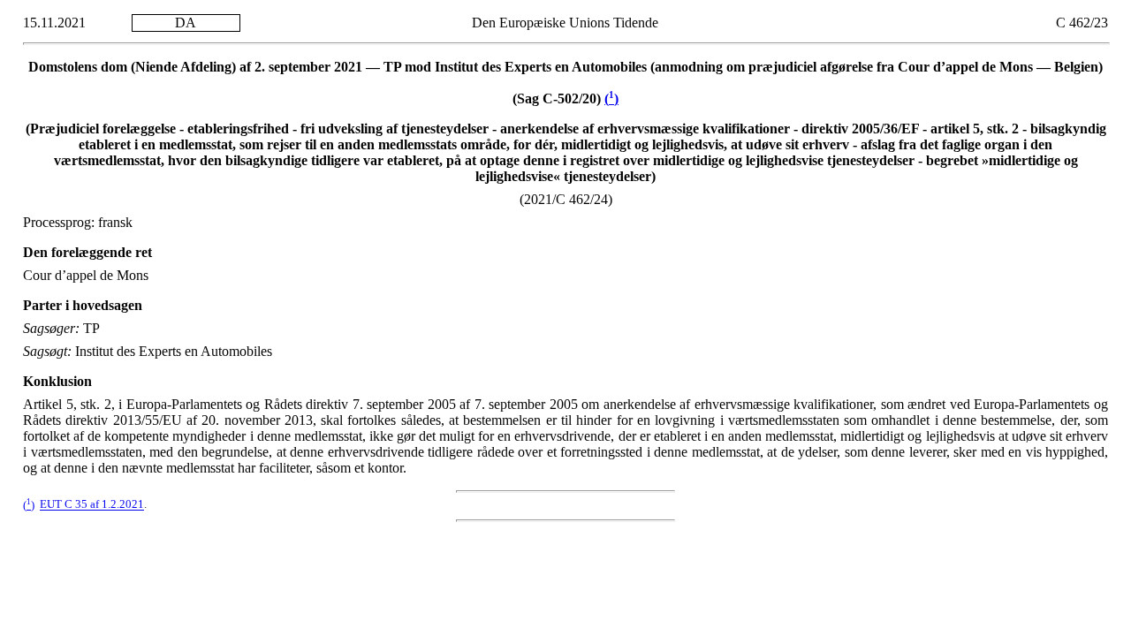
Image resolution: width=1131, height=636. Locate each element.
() (611, 98)
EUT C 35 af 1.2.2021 (92, 505)
